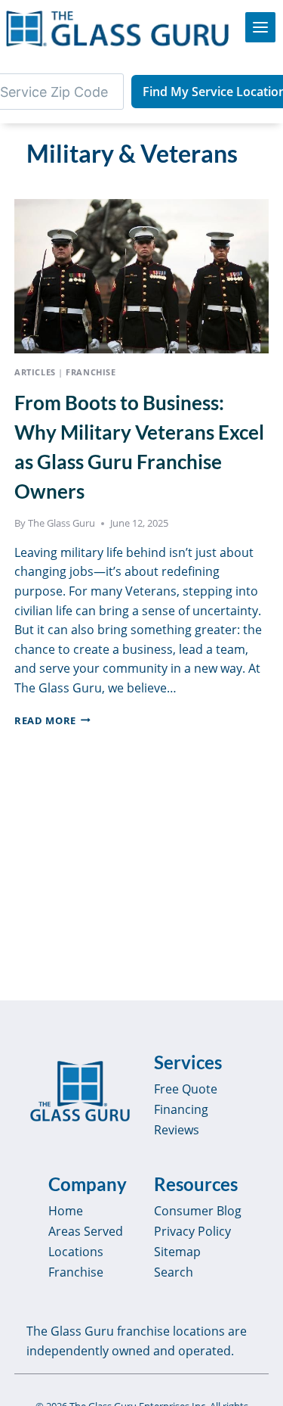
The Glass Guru (61, 523)
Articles (34, 372)
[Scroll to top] (254, 1380)
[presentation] (141, 268)
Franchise (90, 372)
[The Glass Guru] (80, 1091)
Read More (52, 720)
